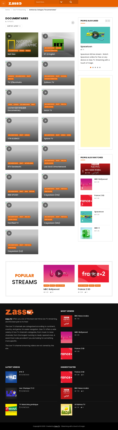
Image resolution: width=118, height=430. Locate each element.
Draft (28, 76)
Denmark (11, 76)
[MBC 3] (86, 233)
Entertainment (83, 285)
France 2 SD (99, 195)
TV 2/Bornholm (15, 82)
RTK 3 (21, 372)
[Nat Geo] (21, 44)
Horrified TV (13, 223)
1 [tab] (90, 67)
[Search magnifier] (70, 2)
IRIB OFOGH (13, 195)
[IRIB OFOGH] (21, 185)
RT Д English (49, 54)
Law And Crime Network (55, 166)
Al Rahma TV (80, 404)
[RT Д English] (58, 44)
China (10, 104)
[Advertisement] (95, 112)
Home (7, 10)
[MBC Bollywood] (86, 184)
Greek (69, 135)
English (58, 48)
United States (49, 107)
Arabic (46, 285)
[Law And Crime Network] (58, 157)
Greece (63, 135)
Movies (52, 285)
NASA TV (48, 110)
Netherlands (29, 163)
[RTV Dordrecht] (21, 157)
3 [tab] (95, 67)
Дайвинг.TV (49, 82)
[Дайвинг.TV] (58, 73)
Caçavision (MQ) (52, 223)
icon (9, 36)
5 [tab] (99, 67)
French (28, 51)
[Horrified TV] (21, 213)
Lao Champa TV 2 (26, 388)
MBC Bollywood (100, 179)
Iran (26, 191)
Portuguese (48, 191)
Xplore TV (48, 138)
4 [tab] (97, 67)
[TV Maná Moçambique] (11, 409)
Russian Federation (51, 51)
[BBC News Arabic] (66, 321)
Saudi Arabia (60, 285)
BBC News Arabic (93, 170)
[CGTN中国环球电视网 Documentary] (21, 101)
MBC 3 (97, 228)
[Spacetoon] (86, 217)
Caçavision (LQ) (15, 251)
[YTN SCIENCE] (21, 129)
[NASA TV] (58, 101)
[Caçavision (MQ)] (58, 213)
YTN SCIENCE (13, 138)
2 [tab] (93, 67)
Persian (31, 191)
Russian (63, 76)
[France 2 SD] (86, 200)
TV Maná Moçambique (28, 404)
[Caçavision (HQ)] (58, 185)
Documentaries (13, 51)
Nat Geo (11, 54)
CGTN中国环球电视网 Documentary (17, 109)
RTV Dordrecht (14, 166)
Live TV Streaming (19, 10)
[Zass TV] (15, 3)
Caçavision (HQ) (52, 195)
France (22, 51)
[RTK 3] (11, 377)
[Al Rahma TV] (66, 409)
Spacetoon (86, 46)
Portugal (64, 189)
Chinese (16, 104)
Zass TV (57, 426)
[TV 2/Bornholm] (21, 73)
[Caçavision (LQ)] (21, 241)
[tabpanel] (95, 45)
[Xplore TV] (58, 129)
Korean (27, 135)
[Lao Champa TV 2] (11, 393)
